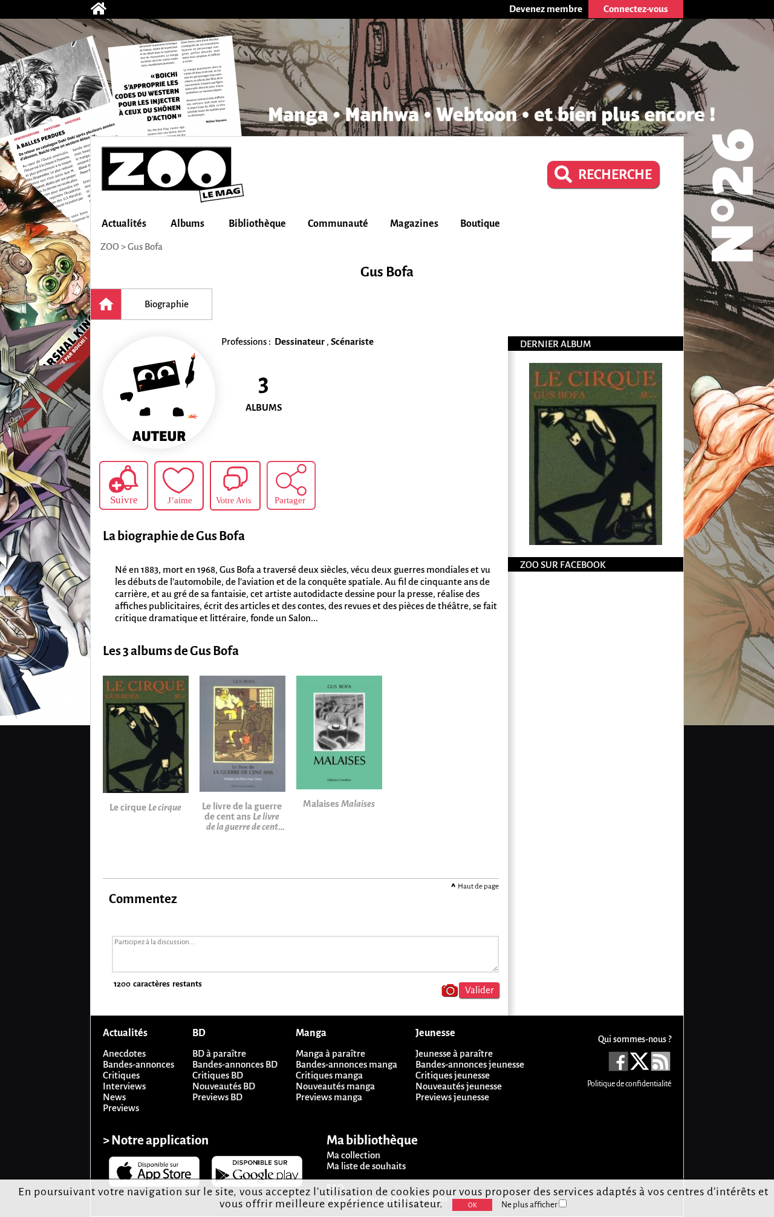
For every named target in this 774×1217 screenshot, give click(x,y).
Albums (187, 223)
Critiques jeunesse (452, 1075)
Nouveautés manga (335, 1086)
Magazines (414, 223)
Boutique (480, 223)
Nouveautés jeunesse (458, 1086)
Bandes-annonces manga (346, 1064)
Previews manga (329, 1097)
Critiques (121, 1075)
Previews (121, 1108)
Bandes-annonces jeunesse (469, 1064)
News (114, 1097)
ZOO (109, 246)
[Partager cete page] (291, 485)
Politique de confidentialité (629, 1084)
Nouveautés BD (223, 1086)
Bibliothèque (257, 223)
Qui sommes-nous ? (634, 1039)
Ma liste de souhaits (366, 1166)
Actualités (124, 223)
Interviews (124, 1086)
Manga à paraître (330, 1053)
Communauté (338, 223)
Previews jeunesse (452, 1097)
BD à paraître (219, 1053)
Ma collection (353, 1155)
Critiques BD (217, 1075)
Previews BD (217, 1097)
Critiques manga (329, 1075)
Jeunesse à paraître (454, 1053)
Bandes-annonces (138, 1064)
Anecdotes (124, 1053)
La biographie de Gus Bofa (174, 536)
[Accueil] (105, 9)
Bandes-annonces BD (235, 1064)
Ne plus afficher (530, 1204)
